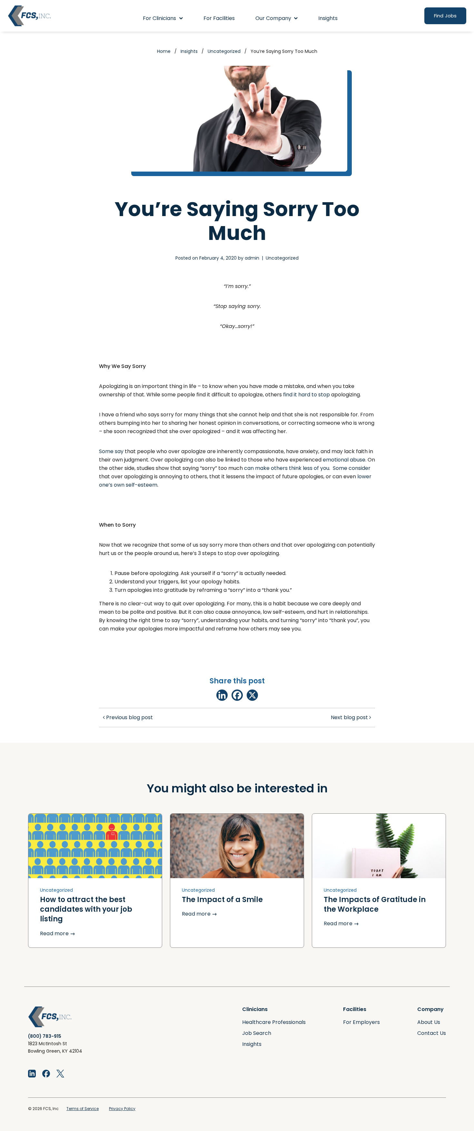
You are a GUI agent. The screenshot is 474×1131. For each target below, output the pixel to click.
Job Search (256, 1033)
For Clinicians (159, 18)
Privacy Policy (122, 1108)
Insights (328, 18)
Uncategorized (224, 51)
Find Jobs (445, 15)
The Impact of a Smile (222, 900)
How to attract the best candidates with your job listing (86, 909)
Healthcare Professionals (274, 1022)
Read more (57, 933)
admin (252, 258)
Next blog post (350, 717)
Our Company (273, 18)
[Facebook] (237, 695)
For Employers (361, 1022)
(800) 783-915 (44, 1036)
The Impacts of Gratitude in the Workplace (375, 904)
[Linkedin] (222, 695)
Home (164, 51)
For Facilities (219, 18)
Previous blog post (129, 717)
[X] (252, 695)
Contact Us (431, 1033)
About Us (428, 1022)
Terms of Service (82, 1108)
